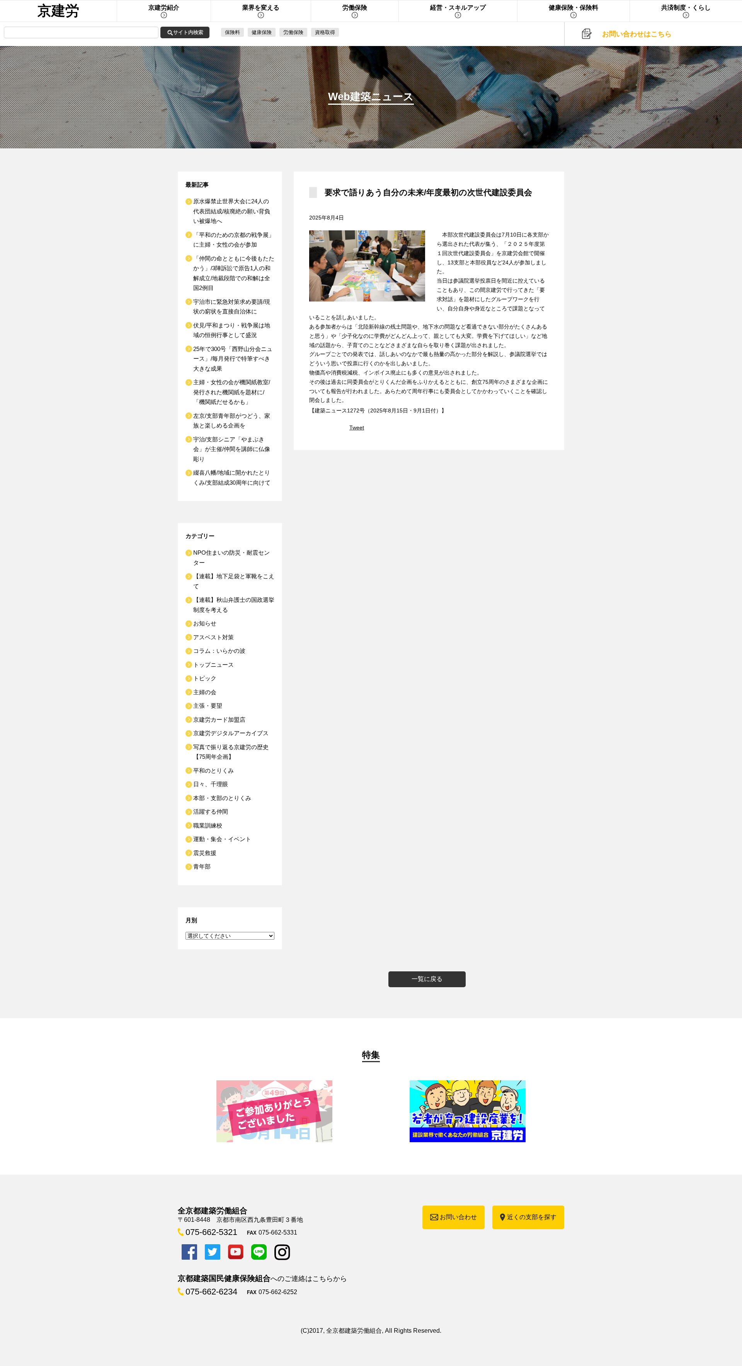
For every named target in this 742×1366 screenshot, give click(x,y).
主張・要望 (207, 705)
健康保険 (262, 32)
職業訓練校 (207, 825)
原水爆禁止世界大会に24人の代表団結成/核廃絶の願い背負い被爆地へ (231, 211)
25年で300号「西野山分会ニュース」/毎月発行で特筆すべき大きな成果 (232, 359)
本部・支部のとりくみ (222, 798)
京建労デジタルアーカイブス (231, 733)
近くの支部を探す (531, 1217)
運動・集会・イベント (222, 839)
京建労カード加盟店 (219, 719)
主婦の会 (204, 692)
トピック (204, 678)
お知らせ (204, 623)
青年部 (202, 866)
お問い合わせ (458, 1217)
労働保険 (293, 32)
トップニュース (213, 664)
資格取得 (325, 32)
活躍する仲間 (210, 811)
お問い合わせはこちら (637, 34)
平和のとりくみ (213, 770)
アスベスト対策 (213, 637)
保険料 (232, 32)
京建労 (58, 11)
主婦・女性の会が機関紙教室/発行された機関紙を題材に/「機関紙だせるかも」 (231, 392)
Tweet (356, 427)
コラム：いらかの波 (219, 650)
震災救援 (204, 853)
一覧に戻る (427, 979)
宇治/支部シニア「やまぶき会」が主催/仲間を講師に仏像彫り (231, 449)
